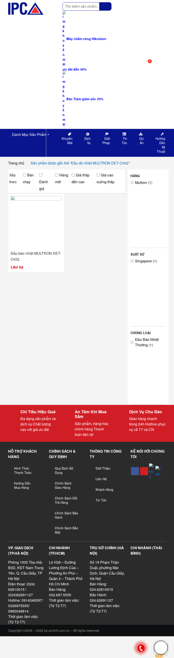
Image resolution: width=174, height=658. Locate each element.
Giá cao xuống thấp (105, 178)
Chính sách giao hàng (63, 485)
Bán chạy (28, 178)
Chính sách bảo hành (66, 515)
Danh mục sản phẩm (28, 134)
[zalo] (158, 471)
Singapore (143, 261)
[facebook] (135, 471)
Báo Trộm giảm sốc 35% (84, 99)
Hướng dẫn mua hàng (22, 485)
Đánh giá (43, 185)
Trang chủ (16, 163)
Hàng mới (61, 178)
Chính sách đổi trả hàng (66, 500)
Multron (141, 182)
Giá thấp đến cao (80, 178)
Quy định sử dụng (64, 470)
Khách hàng (104, 489)
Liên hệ (101, 479)
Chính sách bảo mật (66, 530)
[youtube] (144, 471)
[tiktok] (152, 471)
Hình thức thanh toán (22, 470)
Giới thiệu (103, 468)
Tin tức (101, 500)
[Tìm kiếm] (105, 6)
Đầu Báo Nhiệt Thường (147, 342)
